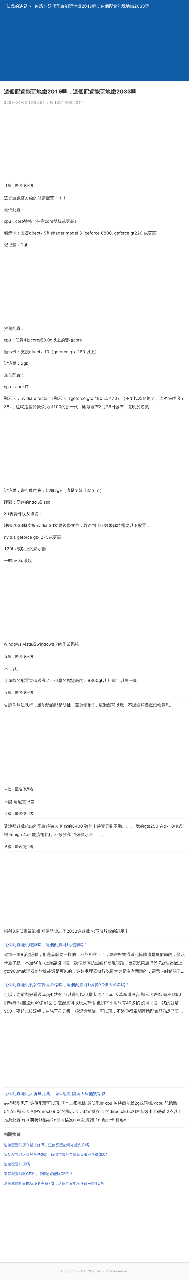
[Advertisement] (94, 47)
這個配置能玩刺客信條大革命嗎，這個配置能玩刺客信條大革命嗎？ (66, 984)
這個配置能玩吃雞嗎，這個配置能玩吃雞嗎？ (46, 944)
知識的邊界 (16, 6)
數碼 (38, 6)
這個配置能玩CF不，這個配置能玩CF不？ (38, 1173)
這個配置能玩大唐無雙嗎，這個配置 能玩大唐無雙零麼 (55, 1093)
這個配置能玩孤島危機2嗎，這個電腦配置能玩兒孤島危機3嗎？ (56, 1154)
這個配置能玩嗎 (17, 1164)
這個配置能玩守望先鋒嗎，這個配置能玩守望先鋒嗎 (46, 1145)
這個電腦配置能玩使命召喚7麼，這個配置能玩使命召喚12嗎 (54, 1183)
